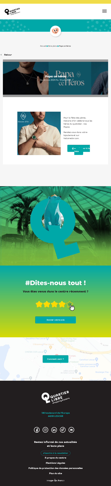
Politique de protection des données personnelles (55, 468)
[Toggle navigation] (104, 11)
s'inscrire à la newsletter (55, 453)
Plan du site (55, 473)
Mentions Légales (55, 463)
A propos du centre (55, 457)
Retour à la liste (82, 150)
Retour (8, 54)
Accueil (43, 46)
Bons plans (52, 46)
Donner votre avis (55, 320)
